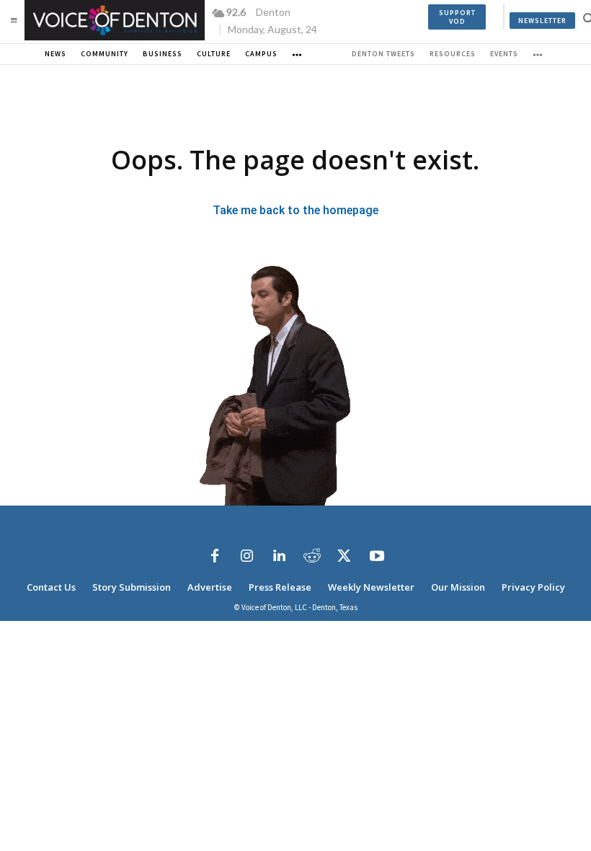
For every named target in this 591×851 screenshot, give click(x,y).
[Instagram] (247, 556)
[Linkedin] (279, 556)
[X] (344, 556)
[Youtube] (377, 556)
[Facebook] (215, 556)
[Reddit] (312, 556)
